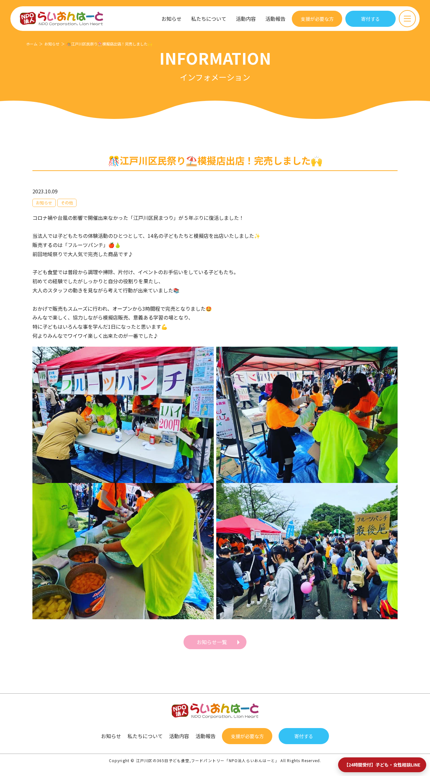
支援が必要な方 (317, 18)
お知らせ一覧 (212, 642)
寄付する (370, 18)
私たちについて (208, 18)
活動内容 (246, 18)
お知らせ (171, 18)
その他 (67, 203)
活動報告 (275, 18)
